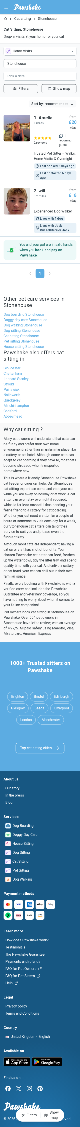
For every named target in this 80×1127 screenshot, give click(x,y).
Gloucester (12, 368)
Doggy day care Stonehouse (25, 320)
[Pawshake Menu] (6, 7)
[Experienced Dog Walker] (40, 210)
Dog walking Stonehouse (23, 325)
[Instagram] (29, 1088)
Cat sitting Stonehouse (21, 336)
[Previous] (30, 273)
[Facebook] (8, 1088)
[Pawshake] (27, 7)
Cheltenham (13, 373)
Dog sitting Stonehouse (22, 330)
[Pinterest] (40, 1088)
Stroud (9, 384)
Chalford (10, 411)
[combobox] (40, 51)
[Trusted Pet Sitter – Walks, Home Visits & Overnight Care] (40, 147)
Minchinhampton (16, 406)
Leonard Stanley (16, 379)
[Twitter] (18, 1088)
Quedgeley (12, 400)
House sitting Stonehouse (24, 347)
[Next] (49, 273)
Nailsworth (12, 395)
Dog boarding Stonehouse (24, 314)
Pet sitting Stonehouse (21, 341)
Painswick (12, 389)
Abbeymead (13, 416)
